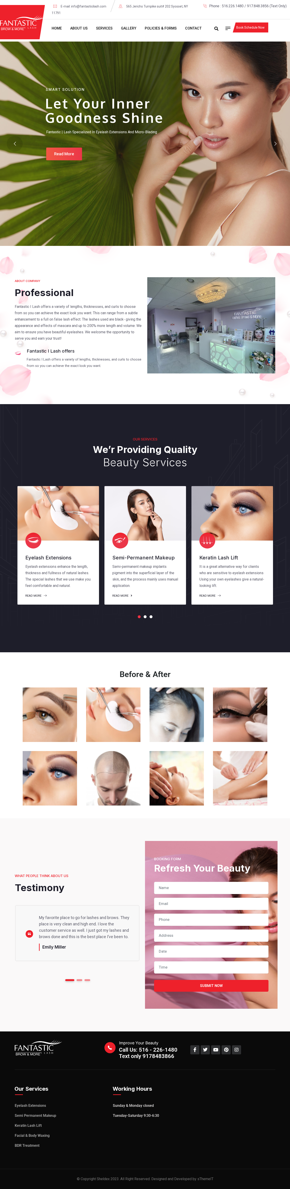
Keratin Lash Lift (28, 1125)
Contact (193, 28)
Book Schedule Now (250, 27)
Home (57, 28)
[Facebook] (263, 12)
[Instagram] (277, 12)
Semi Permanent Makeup (35, 1115)
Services (104, 28)
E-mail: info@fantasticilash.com (83, 6)
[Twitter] (270, 12)
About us (79, 28)
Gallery (128, 28)
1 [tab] (139, 616)
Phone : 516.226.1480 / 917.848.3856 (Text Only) (248, 6)
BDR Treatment (27, 1145)
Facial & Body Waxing (32, 1135)
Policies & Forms (161, 28)
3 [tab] (151, 616)
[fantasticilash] (22, 22)
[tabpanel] (58, 545)
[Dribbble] (285, 12)
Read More (33, 595)
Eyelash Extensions (30, 1105)
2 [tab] (145, 616)
